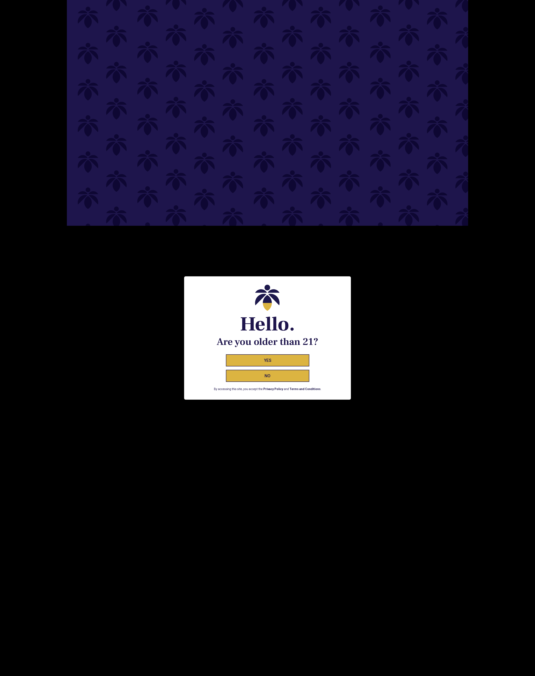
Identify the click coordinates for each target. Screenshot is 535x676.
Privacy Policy (273, 389)
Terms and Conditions (305, 389)
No (267, 375)
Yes (267, 360)
